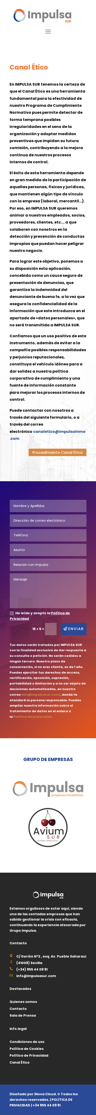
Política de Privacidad (29, 1055)
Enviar (76, 628)
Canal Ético (20, 1062)
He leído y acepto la (40, 616)
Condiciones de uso (27, 1041)
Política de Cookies (27, 1048)
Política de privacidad (32, 716)
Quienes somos (23, 1001)
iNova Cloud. (45, 1094)
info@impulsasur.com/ (40, 694)
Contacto (18, 1008)
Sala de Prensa (23, 1015)
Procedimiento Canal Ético (57, 452)
